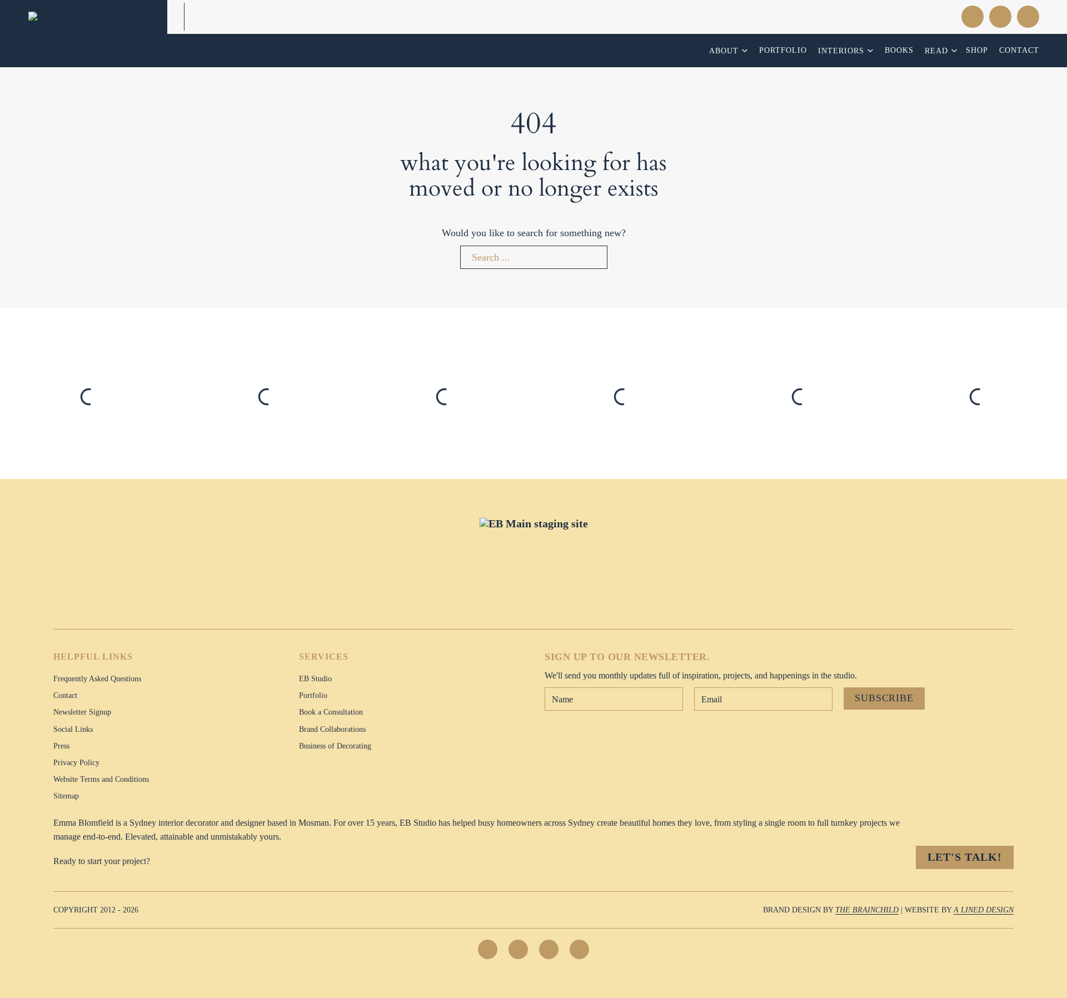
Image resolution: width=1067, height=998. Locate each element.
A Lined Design (984, 909)
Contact (1019, 50)
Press (61, 745)
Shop (977, 50)
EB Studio (315, 678)
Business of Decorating (335, 745)
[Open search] (1000, 17)
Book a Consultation (331, 711)
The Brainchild (867, 909)
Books (899, 50)
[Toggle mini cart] (1028, 16)
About (724, 50)
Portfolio (783, 50)
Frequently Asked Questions (97, 678)
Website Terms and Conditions (101, 779)
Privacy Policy (76, 762)
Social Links (73, 729)
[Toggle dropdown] (746, 50)
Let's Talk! (965, 857)
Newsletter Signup (82, 711)
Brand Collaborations (332, 729)
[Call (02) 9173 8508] (923, 16)
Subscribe (884, 697)
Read (936, 50)
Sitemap (66, 795)
